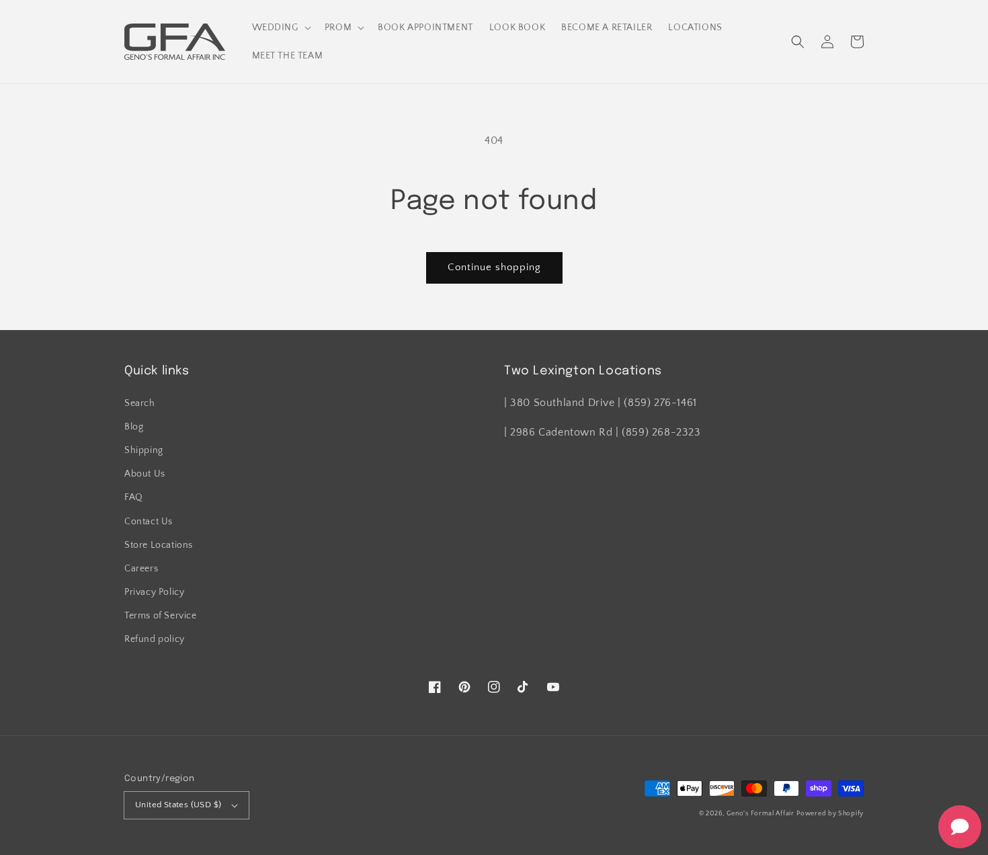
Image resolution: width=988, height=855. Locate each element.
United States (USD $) (178, 804)
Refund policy (154, 639)
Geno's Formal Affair (760, 813)
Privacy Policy (154, 592)
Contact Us (148, 521)
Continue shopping (494, 267)
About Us (144, 474)
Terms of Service (160, 615)
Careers (141, 568)
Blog (133, 426)
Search (139, 403)
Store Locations (158, 545)
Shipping (143, 450)
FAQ (133, 497)
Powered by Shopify (830, 813)
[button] (798, 41)
